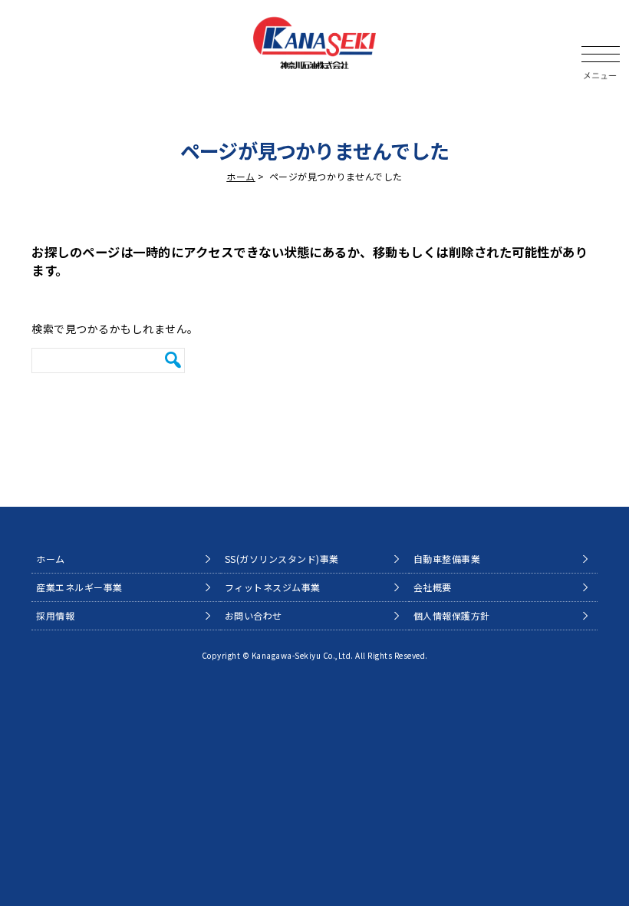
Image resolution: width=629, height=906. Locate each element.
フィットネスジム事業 (273, 587)
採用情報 (55, 615)
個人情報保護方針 (451, 615)
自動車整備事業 (447, 558)
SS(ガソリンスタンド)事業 (282, 558)
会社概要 (432, 587)
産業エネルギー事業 (79, 587)
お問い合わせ (253, 615)
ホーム (240, 176)
